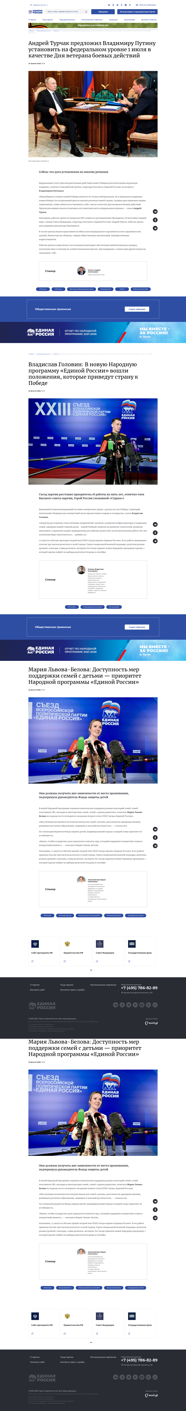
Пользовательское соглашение (40, 1024)
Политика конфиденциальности (41, 1027)
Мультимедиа (129, 20)
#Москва (47, 915)
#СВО (122, 289)
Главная (31, 31)
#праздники (105, 289)
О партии (32, 20)
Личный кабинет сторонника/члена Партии (137, 12)
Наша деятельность (44, 31)
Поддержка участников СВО (93, 25)
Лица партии (47, 20)
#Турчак (43, 289)
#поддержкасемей (135, 915)
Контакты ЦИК (37, 990)
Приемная (113, 20)
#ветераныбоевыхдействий (81, 289)
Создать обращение (137, 309)
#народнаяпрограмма (92, 607)
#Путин (58, 289)
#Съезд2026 (114, 607)
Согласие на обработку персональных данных (46, 1031)
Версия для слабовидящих (147, 5)
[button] (93, 970)
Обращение (103, 12)
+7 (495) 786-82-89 (139, 988)
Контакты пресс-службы (72, 990)
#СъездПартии (65, 915)
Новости (56, 31)
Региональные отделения (92, 20)
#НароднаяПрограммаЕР (89, 915)
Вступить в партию (149, 20)
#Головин (72, 607)
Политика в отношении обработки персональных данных (51, 1029)
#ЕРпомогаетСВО (140, 289)
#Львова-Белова (114, 915)
